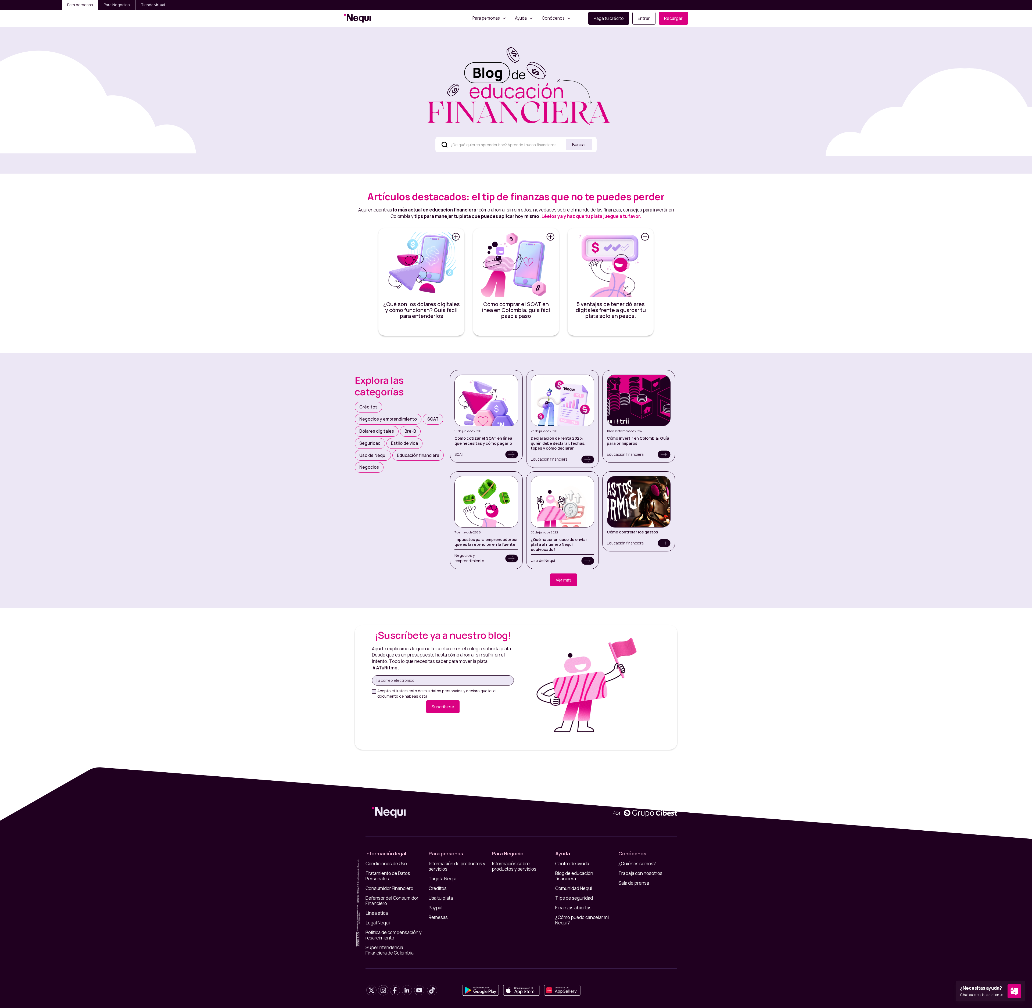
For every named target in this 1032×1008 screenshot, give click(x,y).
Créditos (438, 888)
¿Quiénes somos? (637, 863)
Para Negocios (117, 4)
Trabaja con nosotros (640, 873)
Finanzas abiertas (573, 907)
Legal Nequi (378, 923)
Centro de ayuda (572, 863)
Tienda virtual (153, 4)
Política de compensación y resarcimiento (394, 935)
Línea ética (377, 913)
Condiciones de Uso (386, 863)
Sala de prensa (633, 883)
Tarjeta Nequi (442, 878)
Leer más (421, 303)
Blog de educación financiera (574, 876)
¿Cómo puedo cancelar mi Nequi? (582, 920)
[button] (489, 18)
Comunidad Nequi (573, 888)
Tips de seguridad (574, 898)
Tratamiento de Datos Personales (388, 876)
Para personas (80, 4)
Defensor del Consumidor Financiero (392, 900)
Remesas (438, 917)
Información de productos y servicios (457, 866)
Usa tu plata (441, 898)
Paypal (435, 907)
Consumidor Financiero (389, 888)
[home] (357, 18)
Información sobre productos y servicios (514, 866)
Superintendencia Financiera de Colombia (390, 950)
